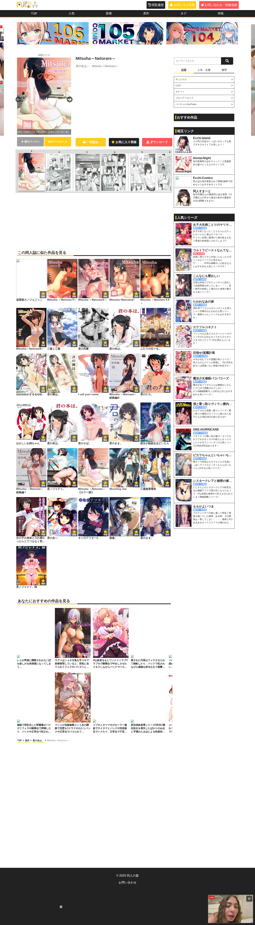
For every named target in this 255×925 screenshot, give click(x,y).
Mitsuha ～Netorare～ (105, 65)
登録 (74, 296)
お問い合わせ (127, 882)
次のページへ (56, 141)
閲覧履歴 (158, 5)
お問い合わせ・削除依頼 (220, 5)
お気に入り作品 (184, 5)
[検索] (227, 61)
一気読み (93, 142)
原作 (146, 13)
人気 (71, 13)
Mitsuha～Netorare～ (58, 740)
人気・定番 (204, 69)
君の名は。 (82, 65)
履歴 (224, 69)
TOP (34, 13)
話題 (183, 69)
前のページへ (32, 141)
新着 (109, 13)
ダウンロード (159, 142)
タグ (183, 13)
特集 (221, 13)
